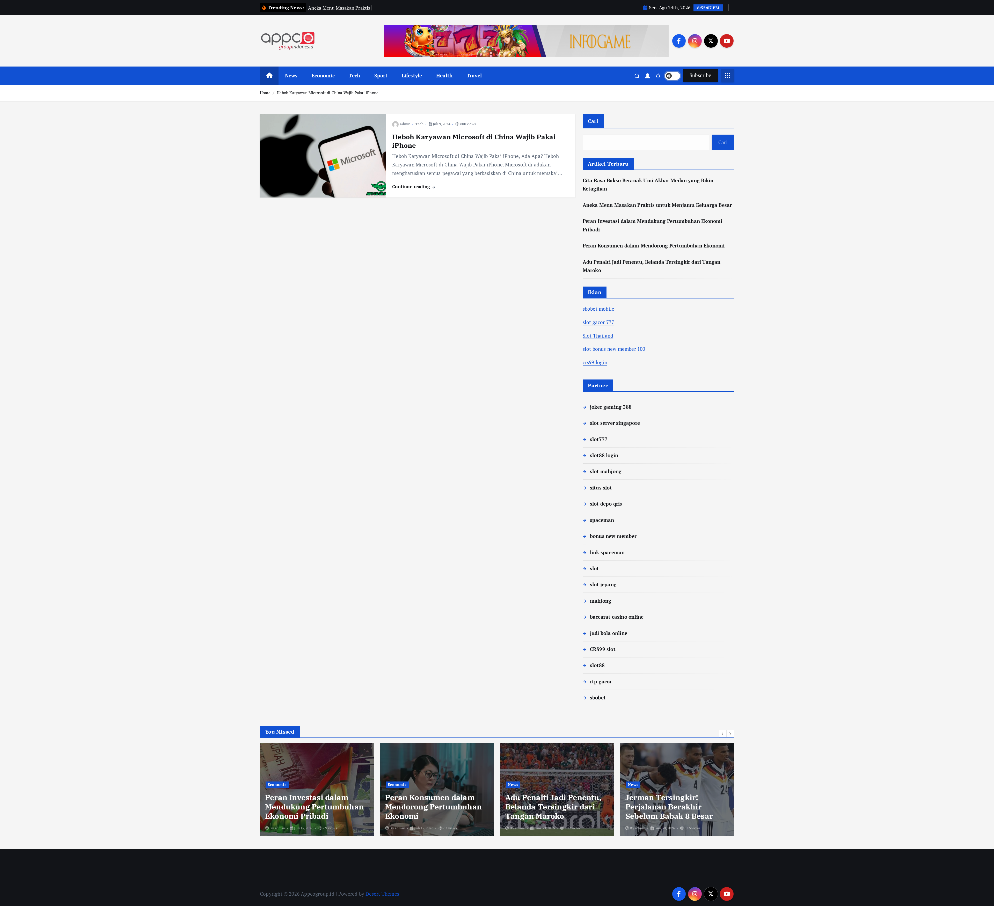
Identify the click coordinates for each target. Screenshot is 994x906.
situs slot (601, 487)
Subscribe (700, 75)
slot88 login (604, 455)
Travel (474, 75)
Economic (323, 75)
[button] (723, 733)
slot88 (597, 665)
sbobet (598, 697)
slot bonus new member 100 (614, 349)
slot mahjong (606, 471)
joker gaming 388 (611, 407)
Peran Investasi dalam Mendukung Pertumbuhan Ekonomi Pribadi (314, 806)
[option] (317, 789)
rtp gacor (601, 681)
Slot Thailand (598, 335)
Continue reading (411, 186)
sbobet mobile (599, 308)
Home (265, 92)
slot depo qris (606, 503)
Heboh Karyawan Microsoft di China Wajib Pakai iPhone (327, 92)
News (291, 75)
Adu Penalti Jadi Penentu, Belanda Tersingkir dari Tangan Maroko (553, 806)
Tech (354, 75)
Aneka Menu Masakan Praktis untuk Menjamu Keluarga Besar (657, 205)
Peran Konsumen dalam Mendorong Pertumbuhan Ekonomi (654, 245)
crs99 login (595, 362)
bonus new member (613, 536)
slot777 (599, 439)
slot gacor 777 (598, 322)
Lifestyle (412, 75)
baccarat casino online (617, 616)
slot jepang (603, 584)
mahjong (600, 600)
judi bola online (608, 633)
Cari (593, 121)
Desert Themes (382, 893)
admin (405, 123)
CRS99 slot (603, 649)
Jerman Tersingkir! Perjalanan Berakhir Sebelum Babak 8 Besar (669, 806)
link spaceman (607, 552)
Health (444, 75)
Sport (381, 75)
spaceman (602, 520)
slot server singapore (615, 423)
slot (594, 568)
